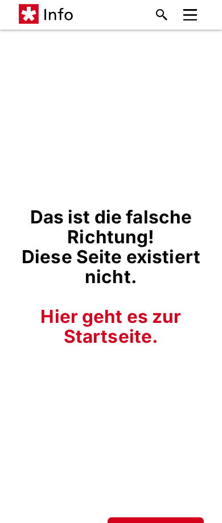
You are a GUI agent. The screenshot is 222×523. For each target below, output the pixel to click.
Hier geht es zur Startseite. (110, 326)
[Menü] (190, 15)
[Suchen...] (161, 14)
